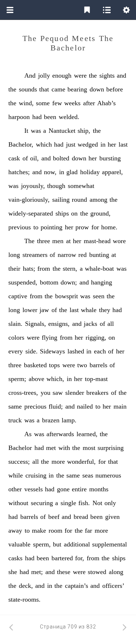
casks (15, 558)
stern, (70, 268)
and (121, 75)
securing (42, 503)
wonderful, (81, 461)
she (12, 571)
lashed (75, 351)
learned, (87, 434)
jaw (44, 310)
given (112, 516)
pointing (51, 227)
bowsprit (66, 296)
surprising (111, 447)
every (15, 351)
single (68, 503)
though (56, 185)
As (28, 434)
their (14, 268)
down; (69, 282)
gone (63, 489)
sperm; (17, 378)
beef (53, 516)
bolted (61, 158)
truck (15, 420)
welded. (69, 116)
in (103, 144)
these (63, 571)
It (26, 130)
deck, (26, 585)
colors (16, 337)
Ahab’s (106, 103)
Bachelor (20, 447)
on (74, 213)
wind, (26, 103)
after (89, 103)
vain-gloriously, (29, 199)
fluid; (56, 406)
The (29, 241)
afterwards (60, 434)
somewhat (81, 185)
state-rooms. (24, 599)
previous (19, 227)
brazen (50, 420)
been (50, 116)
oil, (34, 158)
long (14, 254)
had (37, 116)
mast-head (97, 241)
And (30, 75)
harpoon (19, 116)
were (80, 75)
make (39, 530)
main (120, 406)
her (112, 144)
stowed (97, 571)
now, (50, 172)
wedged (88, 144)
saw (58, 392)
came (58, 89)
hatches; (19, 172)
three (43, 241)
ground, (100, 213)
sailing (61, 199)
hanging (101, 282)
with (64, 447)
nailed (85, 406)
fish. (84, 503)
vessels (33, 489)
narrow (67, 254)
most (89, 447)
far (88, 530)
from (43, 268)
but (57, 544)
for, (79, 558)
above (36, 378)
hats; (29, 268)
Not (97, 503)
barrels (98, 365)
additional (77, 544)
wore (119, 241)
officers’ (113, 585)
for (95, 227)
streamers (35, 254)
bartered (62, 558)
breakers (97, 392)
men (57, 241)
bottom (49, 282)
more (58, 461)
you (45, 392)
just (70, 144)
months (98, 489)
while (15, 475)
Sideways (52, 351)
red (82, 254)
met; (37, 571)
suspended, (22, 282)
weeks (72, 103)
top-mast (96, 378)
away (15, 530)
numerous (108, 475)
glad (72, 172)
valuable (19, 544)
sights (107, 75)
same (15, 406)
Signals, (35, 323)
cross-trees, (23, 392)
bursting (110, 158)
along (116, 571)
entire (79, 489)
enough (61, 75)
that (44, 89)
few (57, 103)
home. (109, 227)
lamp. (69, 420)
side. (31, 351)
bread (81, 516)
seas (87, 475)
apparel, (112, 172)
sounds (28, 89)
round (79, 199)
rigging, (96, 337)
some (43, 103)
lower (29, 310)
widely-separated (30, 213)
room (55, 530)
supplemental (109, 544)
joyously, (33, 185)
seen (98, 296)
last (123, 144)
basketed (35, 365)
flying (49, 337)
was (36, 130)
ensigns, (59, 323)
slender (74, 392)
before (114, 89)
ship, (84, 130)
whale (88, 310)
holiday (90, 172)
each (100, 351)
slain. (15, 323)
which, (55, 378)
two (82, 365)
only (110, 503)
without (18, 503)
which (44, 144)
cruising (35, 475)
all (110, 323)
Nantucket (62, 130)
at (68, 241)
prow (82, 227)
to (35, 227)
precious (35, 406)
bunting (99, 254)
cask (14, 158)
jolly (44, 75)
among (98, 199)
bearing (77, 89)
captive (17, 296)
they (104, 310)
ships (62, 213)
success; (19, 461)
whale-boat (99, 268)
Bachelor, (20, 144)
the (93, 75)
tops (54, 365)
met (51, 447)
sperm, (42, 544)
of (25, 158)
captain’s (76, 585)
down (97, 89)
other (15, 489)
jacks (90, 323)
